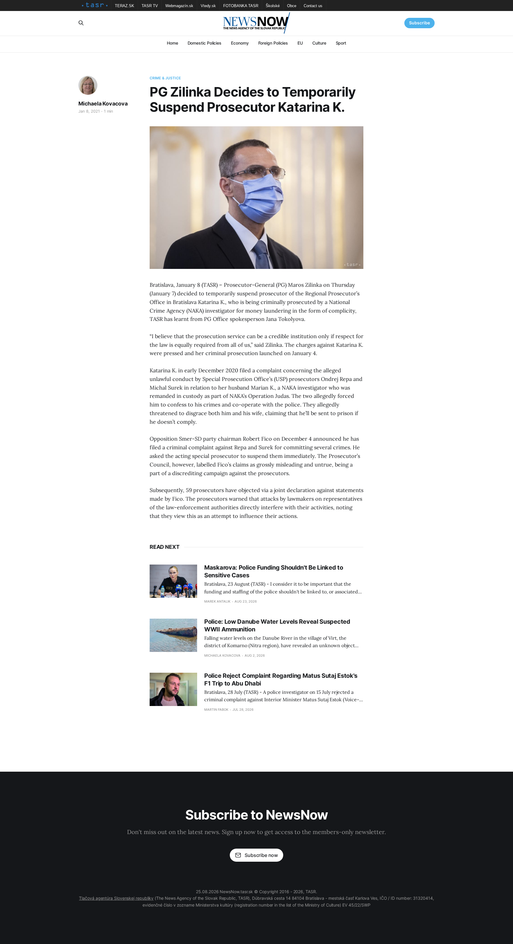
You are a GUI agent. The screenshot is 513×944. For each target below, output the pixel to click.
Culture (319, 42)
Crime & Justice (165, 78)
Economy (239, 42)
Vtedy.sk (208, 6)
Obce (291, 6)
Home (172, 42)
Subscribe (419, 22)
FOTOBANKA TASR (240, 6)
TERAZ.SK (124, 6)
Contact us (313, 6)
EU (300, 42)
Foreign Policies (273, 42)
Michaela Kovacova (103, 103)
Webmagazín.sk (179, 6)
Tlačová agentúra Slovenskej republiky (116, 898)
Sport (341, 42)
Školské (273, 6)
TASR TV (150, 6)
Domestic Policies (205, 42)
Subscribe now (261, 855)
